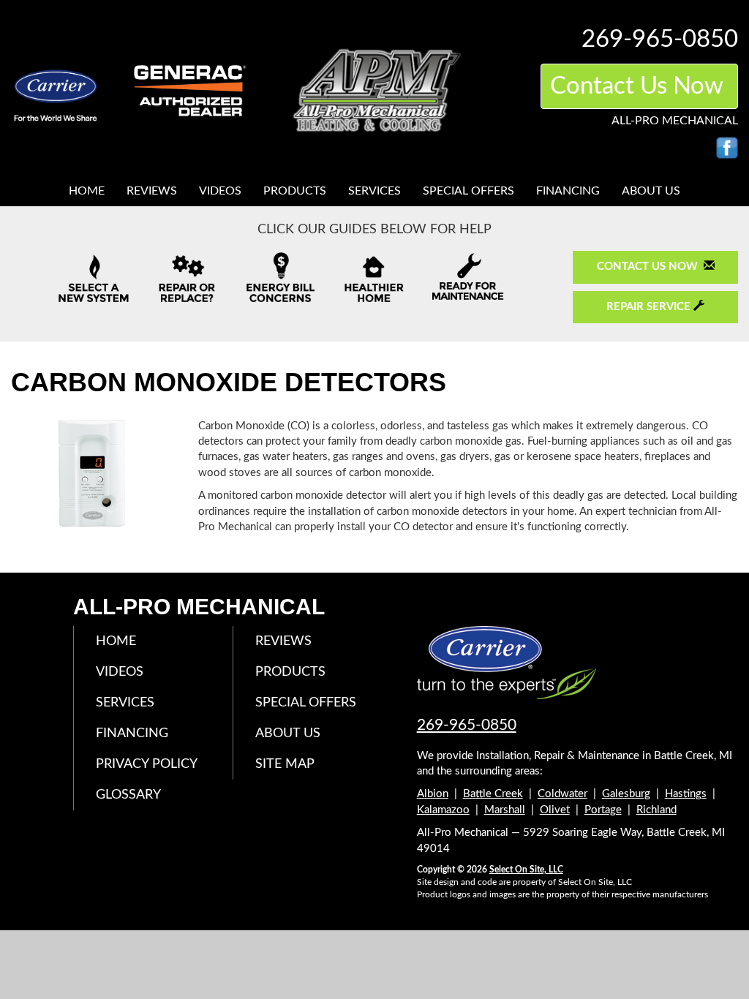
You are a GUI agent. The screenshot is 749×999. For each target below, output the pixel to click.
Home (87, 191)
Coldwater (562, 793)
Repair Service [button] (649, 306)
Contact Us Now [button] (639, 86)
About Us (651, 191)
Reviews (152, 191)
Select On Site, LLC (526, 869)
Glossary (128, 795)
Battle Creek (493, 793)
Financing (568, 191)
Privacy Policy (146, 764)
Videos (220, 191)
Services (374, 191)
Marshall (504, 809)
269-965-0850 (466, 725)
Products (294, 191)
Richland (656, 809)
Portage (603, 809)
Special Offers (468, 191)
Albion (432, 793)
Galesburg (626, 793)
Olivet (555, 809)
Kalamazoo (443, 809)
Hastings (686, 793)
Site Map (285, 764)
